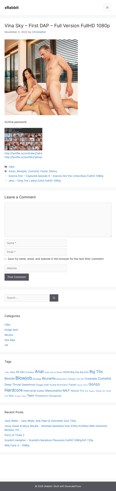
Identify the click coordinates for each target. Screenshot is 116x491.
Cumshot (33, 171)
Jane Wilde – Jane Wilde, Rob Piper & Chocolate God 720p (40, 420)
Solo (11, 395)
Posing (98, 391)
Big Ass (75, 372)
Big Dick (84, 372)
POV (103, 391)
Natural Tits (77, 390)
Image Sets (11, 329)
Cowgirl (71, 378)
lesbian (41, 390)
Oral (86, 391)
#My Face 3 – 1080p (17, 445)
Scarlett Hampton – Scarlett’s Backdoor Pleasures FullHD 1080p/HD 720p (49, 440)
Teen (30, 395)
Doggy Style (42, 384)
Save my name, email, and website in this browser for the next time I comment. (56, 258)
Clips (11, 166)
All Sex (20, 372)
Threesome (41, 395)
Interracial (29, 390)
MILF (66, 390)
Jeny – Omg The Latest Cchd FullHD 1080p (35, 180)
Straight (17, 396)
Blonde (10, 378)
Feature (79, 385)
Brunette (49, 378)
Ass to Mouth (56, 372)
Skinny (53, 171)
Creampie (91, 378)
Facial (44, 171)
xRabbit (12, 7)
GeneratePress (73, 486)
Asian (12, 171)
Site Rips (10, 340)
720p (7, 372)
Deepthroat (28, 384)
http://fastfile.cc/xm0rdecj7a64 (23, 153)
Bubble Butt (61, 379)
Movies (9, 334)
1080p (12, 372)
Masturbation (53, 390)
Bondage (37, 379)
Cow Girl (80, 379)
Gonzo (94, 384)
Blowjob (22, 171)
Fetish (85, 385)
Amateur (30, 372)
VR (6, 345)
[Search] (54, 298)
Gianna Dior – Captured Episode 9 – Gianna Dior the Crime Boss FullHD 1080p (56, 175)
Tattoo (23, 396)
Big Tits (96, 371)
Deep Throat (13, 384)
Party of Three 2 (14, 435)
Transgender (54, 395)
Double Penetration (59, 385)
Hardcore (14, 390)
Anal (39, 371)
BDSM (66, 372)
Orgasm (92, 391)
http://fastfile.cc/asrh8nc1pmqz (23, 157)
